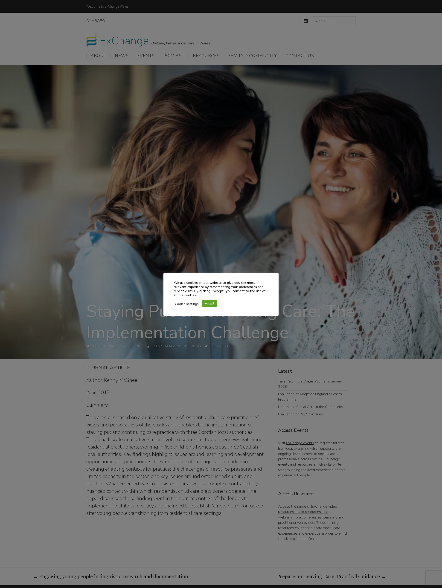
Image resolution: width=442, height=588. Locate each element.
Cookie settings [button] (187, 304)
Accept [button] (209, 303)
